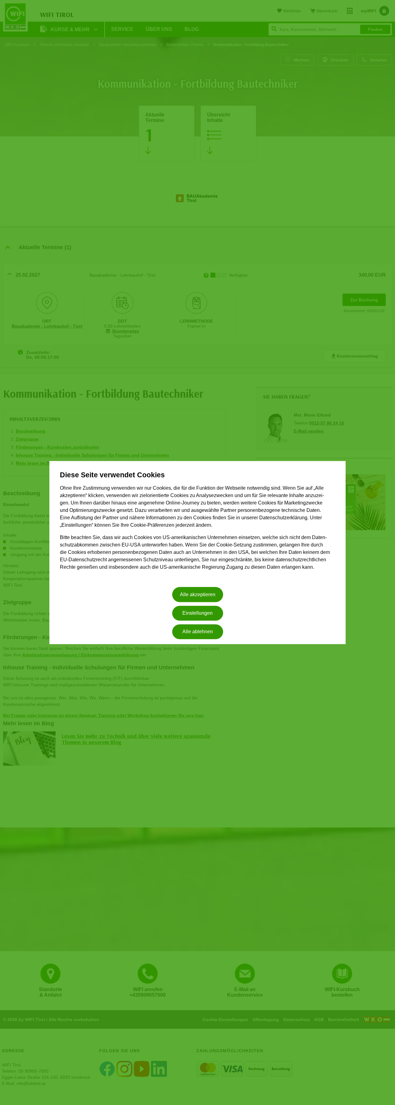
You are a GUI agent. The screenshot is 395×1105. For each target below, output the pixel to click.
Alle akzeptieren (197, 594)
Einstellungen (197, 613)
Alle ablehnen (197, 631)
